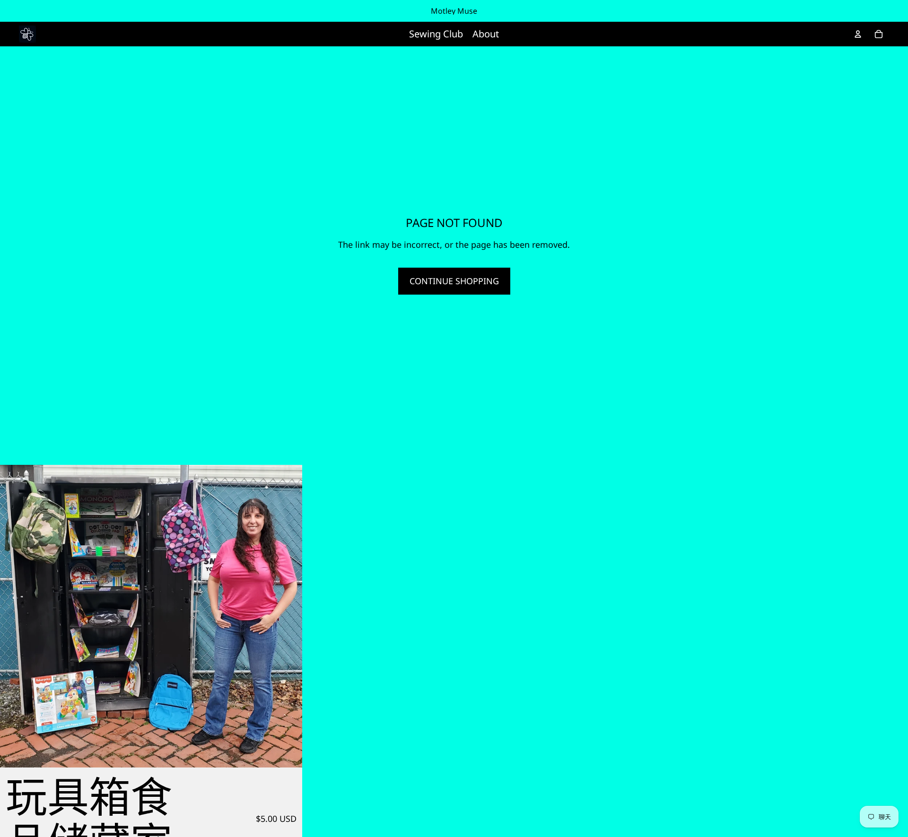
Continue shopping (454, 281)
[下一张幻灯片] (288, 616)
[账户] (857, 34)
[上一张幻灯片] (14, 616)
